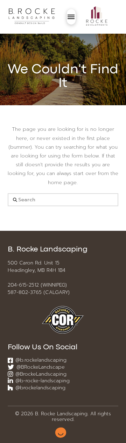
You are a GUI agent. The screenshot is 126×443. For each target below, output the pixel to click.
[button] (71, 17)
